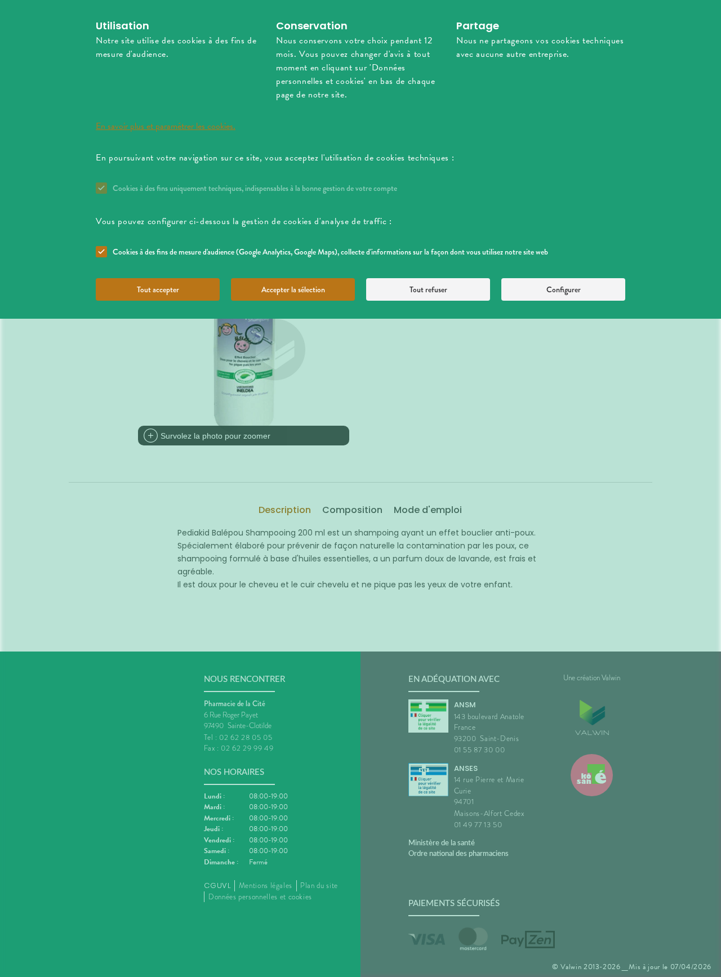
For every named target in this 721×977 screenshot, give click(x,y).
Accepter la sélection (293, 289)
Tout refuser (428, 289)
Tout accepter (158, 289)
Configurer (563, 289)
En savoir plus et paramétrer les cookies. (165, 126)
